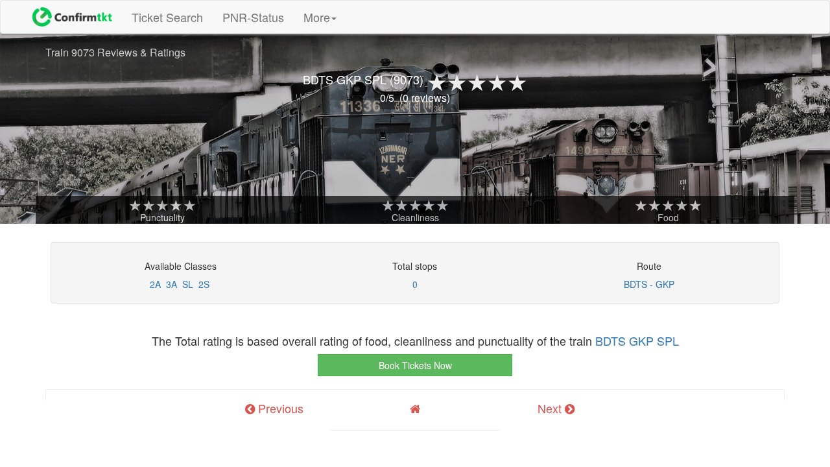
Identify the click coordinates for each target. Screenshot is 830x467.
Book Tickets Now (415, 365)
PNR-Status (253, 16)
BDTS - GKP (649, 284)
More (316, 16)
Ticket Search (172, 16)
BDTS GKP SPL (637, 340)
